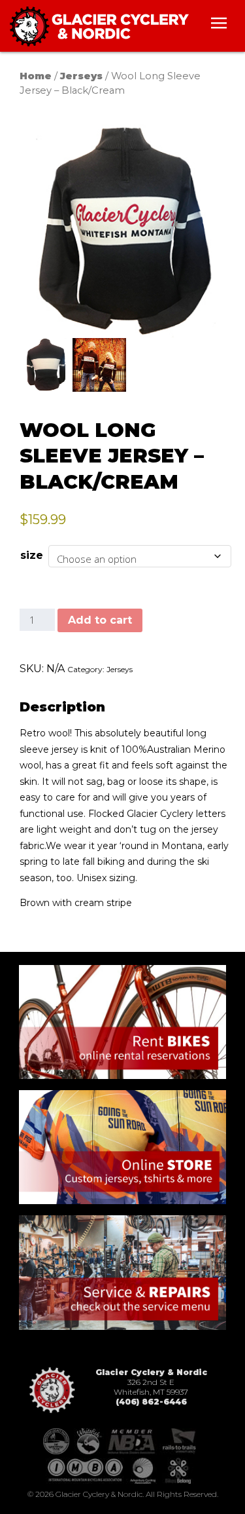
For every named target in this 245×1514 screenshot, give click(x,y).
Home (36, 76)
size (31, 555)
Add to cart (100, 620)
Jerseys (81, 76)
